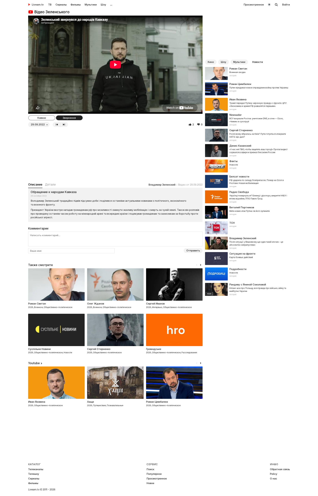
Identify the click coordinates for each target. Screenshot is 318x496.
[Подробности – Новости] (247, 273)
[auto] (269, 4)
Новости (257, 62)
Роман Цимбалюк (157, 401)
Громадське (153, 349)
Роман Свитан (37, 303)
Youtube (34, 363)
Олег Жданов (95, 303)
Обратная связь (280, 469)
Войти (286, 4)
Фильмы (76, 4)
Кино (211, 62)
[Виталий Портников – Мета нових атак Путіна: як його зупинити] (247, 212)
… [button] (111, 4)
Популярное (154, 473)
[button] (201, 265)
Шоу (103, 4)
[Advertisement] (115, 155)
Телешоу (33, 473)
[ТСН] (247, 227)
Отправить (193, 250)
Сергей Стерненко (98, 349)
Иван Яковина (36, 401)
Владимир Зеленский (162, 184)
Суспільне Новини (39, 349)
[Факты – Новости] (247, 166)
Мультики (91, 4)
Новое (150, 483)
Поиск (150, 469)
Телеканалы (35, 469)
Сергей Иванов (155, 303)
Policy (273, 473)
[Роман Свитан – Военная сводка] (247, 73)
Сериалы (61, 4)
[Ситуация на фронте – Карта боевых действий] (247, 258)
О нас (273, 478)
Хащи (90, 401)
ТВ (50, 4)
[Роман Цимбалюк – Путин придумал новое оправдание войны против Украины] (247, 88)
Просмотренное (254, 4)
